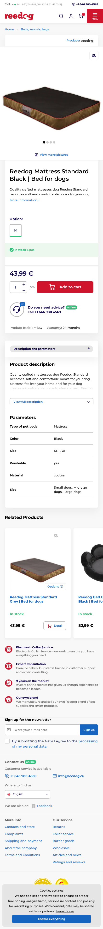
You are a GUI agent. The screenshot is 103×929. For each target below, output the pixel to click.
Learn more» (65, 911)
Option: (16, 219)
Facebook (44, 806)
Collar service (63, 834)
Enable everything (51, 919)
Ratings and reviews (69, 862)
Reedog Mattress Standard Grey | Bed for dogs (33, 599)
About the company (21, 848)
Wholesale (61, 848)
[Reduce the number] (24, 290)
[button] (61, 16)
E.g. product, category (33, 40)
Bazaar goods (63, 841)
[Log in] (71, 16)
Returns (59, 827)
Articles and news (67, 855)
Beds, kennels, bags (35, 29)
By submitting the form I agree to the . (55, 743)
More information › (24, 200)
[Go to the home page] (19, 16)
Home (9, 29)
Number (15, 287)
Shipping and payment (23, 841)
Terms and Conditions (22, 855)
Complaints (14, 834)
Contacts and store (20, 827)
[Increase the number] (24, 284)
